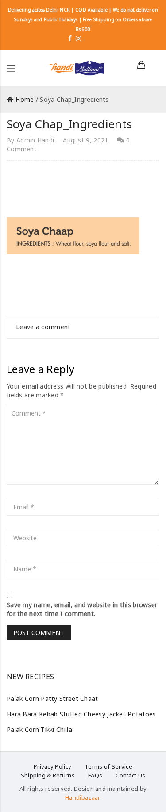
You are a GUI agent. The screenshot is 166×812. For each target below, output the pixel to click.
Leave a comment (43, 327)
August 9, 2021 (85, 140)
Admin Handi (35, 140)
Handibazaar (82, 797)
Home (24, 99)
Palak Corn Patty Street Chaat (52, 698)
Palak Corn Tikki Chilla (39, 729)
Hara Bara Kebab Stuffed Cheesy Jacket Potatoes (81, 714)
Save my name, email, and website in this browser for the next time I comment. (82, 609)
